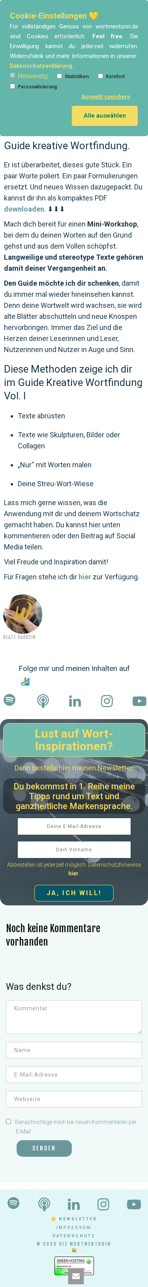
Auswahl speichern (105, 97)
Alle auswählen (105, 115)
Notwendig (33, 76)
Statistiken (77, 76)
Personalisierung (37, 87)
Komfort (115, 76)
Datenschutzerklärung (41, 65)
